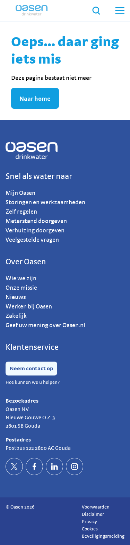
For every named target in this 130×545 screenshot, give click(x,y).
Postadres (18, 439)
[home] (32, 10)
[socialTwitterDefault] (14, 466)
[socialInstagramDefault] (74, 466)
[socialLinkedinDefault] (54, 466)
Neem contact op (31, 368)
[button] (119, 10)
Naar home (35, 98)
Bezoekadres (22, 400)
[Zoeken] (96, 11)
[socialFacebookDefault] (34, 466)
